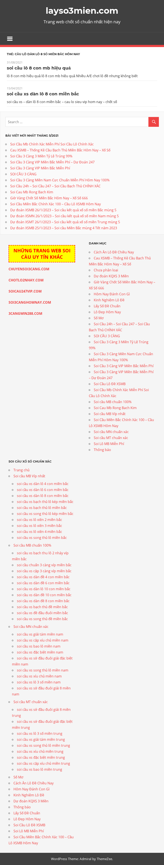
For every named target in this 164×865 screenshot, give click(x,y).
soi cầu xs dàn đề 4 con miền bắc (43, 577)
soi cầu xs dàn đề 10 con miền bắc (44, 595)
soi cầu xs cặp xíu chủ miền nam (42, 640)
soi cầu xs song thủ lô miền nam (42, 670)
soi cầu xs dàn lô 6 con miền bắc (43, 489)
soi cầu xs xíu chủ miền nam (39, 676)
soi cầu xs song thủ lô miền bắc (42, 537)
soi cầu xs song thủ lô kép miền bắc (45, 513)
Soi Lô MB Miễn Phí (109, 443)
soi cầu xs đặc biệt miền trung (41, 757)
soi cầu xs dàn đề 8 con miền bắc (43, 601)
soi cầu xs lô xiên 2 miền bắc (39, 519)
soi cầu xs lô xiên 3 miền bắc (39, 525)
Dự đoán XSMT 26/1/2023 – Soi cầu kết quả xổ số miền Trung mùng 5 (65, 222)
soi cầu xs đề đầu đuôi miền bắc (42, 613)
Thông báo (102, 449)
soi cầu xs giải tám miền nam (40, 634)
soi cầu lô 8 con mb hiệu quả (39, 68)
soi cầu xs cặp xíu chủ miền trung (43, 763)
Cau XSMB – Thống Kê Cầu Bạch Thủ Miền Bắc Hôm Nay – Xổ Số (60, 150)
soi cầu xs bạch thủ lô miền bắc (42, 507)
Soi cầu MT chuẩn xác (111, 437)
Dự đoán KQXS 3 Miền (111, 276)
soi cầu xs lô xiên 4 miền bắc (39, 531)
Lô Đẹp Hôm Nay (107, 312)
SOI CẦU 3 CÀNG (23, 174)
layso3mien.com (82, 10)
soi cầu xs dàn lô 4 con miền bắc (43, 483)
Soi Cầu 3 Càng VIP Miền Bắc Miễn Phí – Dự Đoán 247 (52, 162)
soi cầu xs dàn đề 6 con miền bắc (43, 583)
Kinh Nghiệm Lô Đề (109, 300)
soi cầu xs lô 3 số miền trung (39, 733)
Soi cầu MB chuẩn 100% (113, 401)
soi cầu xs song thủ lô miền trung (43, 745)
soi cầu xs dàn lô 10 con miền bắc (43, 589)
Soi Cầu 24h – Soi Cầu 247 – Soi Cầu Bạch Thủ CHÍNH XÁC (55, 186)
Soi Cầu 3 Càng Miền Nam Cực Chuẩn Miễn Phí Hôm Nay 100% (60, 180)
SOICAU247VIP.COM (25, 291)
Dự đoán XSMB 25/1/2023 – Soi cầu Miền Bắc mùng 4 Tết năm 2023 (63, 228)
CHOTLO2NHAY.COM (26, 280)
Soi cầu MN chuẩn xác (111, 431)
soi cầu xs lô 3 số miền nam (39, 682)
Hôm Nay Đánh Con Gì (112, 294)
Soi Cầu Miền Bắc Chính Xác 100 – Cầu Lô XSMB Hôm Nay (55, 204)
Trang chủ (21, 470)
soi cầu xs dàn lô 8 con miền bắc (43, 93)
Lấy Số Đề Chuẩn (107, 306)
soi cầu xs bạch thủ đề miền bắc (42, 607)
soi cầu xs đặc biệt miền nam (40, 652)
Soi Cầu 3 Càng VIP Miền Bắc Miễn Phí (40, 168)
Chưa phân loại (106, 270)
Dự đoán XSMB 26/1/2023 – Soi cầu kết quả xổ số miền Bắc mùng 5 (63, 210)
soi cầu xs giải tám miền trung (41, 739)
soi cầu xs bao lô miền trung (39, 769)
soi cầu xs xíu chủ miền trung (40, 751)
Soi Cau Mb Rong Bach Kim (31, 192)
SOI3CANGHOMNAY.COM (30, 302)
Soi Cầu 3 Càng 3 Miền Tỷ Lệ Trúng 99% (41, 156)
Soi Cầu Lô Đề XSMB (110, 383)
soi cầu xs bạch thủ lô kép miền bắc (45, 501)
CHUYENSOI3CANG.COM (29, 269)
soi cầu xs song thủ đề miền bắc (42, 619)
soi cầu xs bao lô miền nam (38, 646)
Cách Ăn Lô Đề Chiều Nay (114, 252)
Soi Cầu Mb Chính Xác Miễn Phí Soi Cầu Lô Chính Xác (52, 144)
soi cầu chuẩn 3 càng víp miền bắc (44, 565)
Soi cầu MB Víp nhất (110, 413)
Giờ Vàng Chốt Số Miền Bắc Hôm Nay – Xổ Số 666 (49, 198)
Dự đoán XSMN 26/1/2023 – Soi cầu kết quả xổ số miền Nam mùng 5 (64, 216)
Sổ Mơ (99, 318)
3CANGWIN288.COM (25, 313)
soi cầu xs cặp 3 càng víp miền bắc (44, 571)
